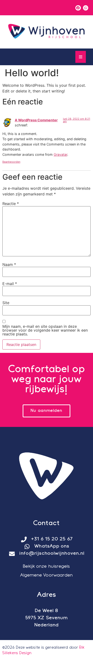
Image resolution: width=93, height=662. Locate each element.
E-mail (9, 283)
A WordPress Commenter (36, 120)
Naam (9, 264)
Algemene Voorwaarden (46, 575)
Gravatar (60, 154)
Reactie (10, 203)
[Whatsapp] (85, 8)
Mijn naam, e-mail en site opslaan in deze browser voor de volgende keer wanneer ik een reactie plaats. (45, 330)
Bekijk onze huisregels (46, 567)
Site (5, 303)
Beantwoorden (11, 161)
